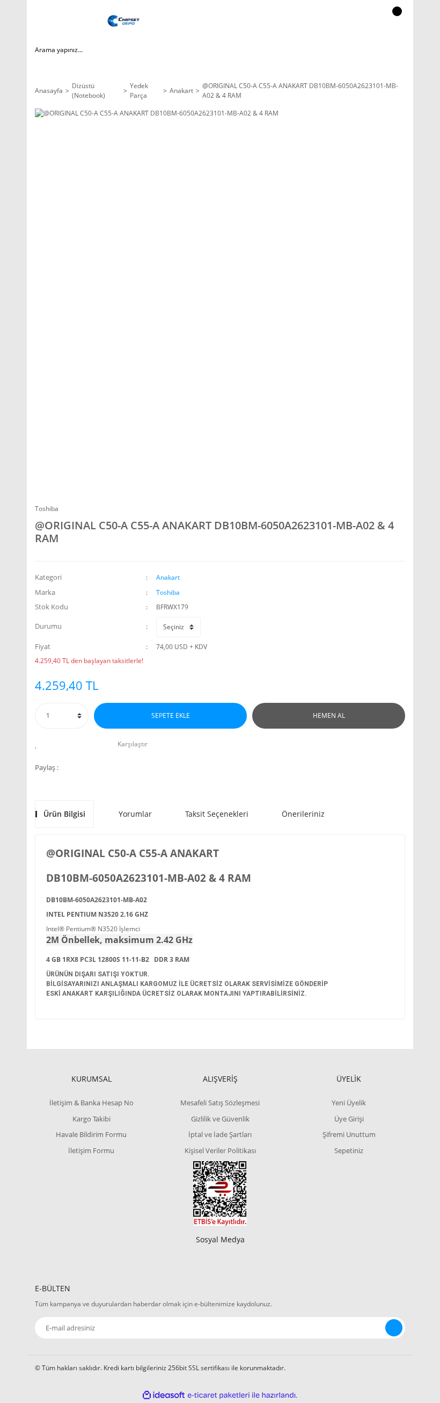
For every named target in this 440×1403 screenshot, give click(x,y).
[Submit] (393, 1327)
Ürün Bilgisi (64, 814)
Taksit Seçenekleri (216, 814)
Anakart (168, 577)
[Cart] (395, 21)
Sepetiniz (348, 1150)
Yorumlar (135, 814)
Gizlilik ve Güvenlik (220, 1119)
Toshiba (46, 508)
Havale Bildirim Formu (91, 1134)
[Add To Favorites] (39, 744)
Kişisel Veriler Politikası (220, 1150)
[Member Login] (360, 21)
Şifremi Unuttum (349, 1134)
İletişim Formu (91, 1150)
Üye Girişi (349, 1119)
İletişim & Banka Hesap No (91, 1102)
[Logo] (124, 21)
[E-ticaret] (218, 1395)
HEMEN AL (329, 715)
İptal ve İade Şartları (220, 1134)
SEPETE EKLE (170, 715)
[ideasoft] (163, 1395)
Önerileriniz (303, 814)
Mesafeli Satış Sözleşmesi (220, 1102)
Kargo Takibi (91, 1119)
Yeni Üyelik (349, 1102)
